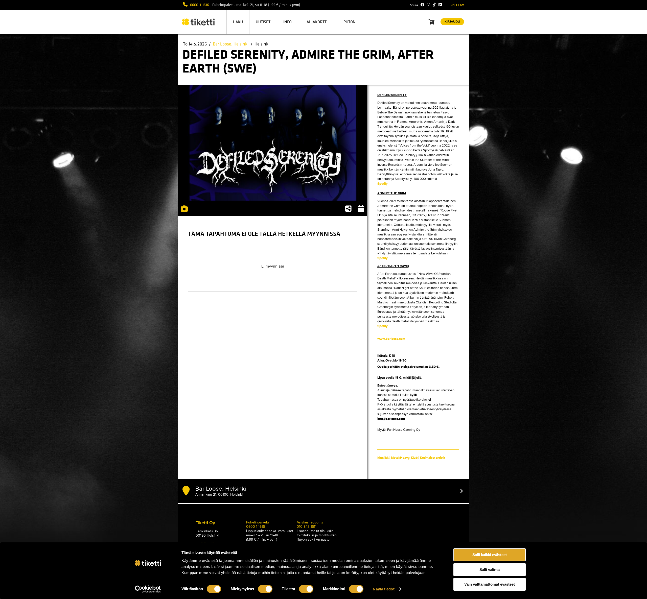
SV (462, 5)
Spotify (382, 184)
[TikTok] (434, 5)
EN (453, 5)
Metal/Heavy (400, 458)
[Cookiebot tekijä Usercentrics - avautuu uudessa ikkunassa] (148, 589)
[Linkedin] (440, 5)
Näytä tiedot (383, 589)
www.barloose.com (391, 339)
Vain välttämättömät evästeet (489, 584)
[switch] (265, 589)
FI (457, 5)
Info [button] (287, 22)
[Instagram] (428, 5)
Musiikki (383, 458)
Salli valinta (489, 569)
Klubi (415, 458)
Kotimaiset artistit (432, 458)
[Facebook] (422, 5)
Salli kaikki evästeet (489, 555)
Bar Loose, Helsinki (230, 44)
